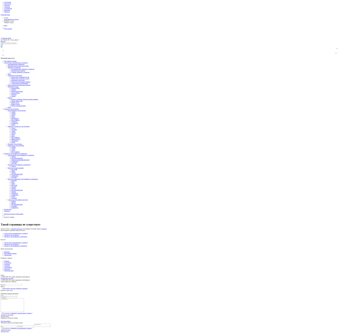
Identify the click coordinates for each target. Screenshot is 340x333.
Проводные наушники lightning (20, 82)
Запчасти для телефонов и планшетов (15, 153)
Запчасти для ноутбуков (11, 109)
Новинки (7, 11)
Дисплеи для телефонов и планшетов (19, 164)
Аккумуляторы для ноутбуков (17, 110)
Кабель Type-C (15, 104)
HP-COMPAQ (15, 120)
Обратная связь (5, 14)
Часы (9, 74)
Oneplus (13, 90)
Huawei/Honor (15, 93)
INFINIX (14, 180)
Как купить (7, 4)
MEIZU (13, 203)
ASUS (13, 115)
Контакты (7, 10)
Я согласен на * (17, 313)
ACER (13, 112)
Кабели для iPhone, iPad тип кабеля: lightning (24, 99)
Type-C (13, 128)
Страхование (8, 8)
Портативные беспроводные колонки (19, 85)
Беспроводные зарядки (18, 70)
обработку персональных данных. (21, 313)
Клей (9, 107)
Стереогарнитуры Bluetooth (19, 83)
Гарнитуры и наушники (15, 75)
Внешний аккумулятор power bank (18, 66)
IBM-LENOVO (15, 139)
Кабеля (10, 98)
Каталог (3, 41)
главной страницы (16, 229)
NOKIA (13, 192)
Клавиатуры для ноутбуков (16, 145)
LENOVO (14, 121)
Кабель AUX (15, 102)
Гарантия (7, 7)
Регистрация (8, 28)
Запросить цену (6, 330)
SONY (13, 125)
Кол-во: (3, 285)
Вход (5, 25)
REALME (14, 169)
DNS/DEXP (14, 118)
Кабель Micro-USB (17, 101)
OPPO (13, 171)
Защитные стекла (13, 86)
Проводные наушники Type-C (20, 78)
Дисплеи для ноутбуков (15, 144)
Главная (6, 261)
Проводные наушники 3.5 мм (20, 77)
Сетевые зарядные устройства (20, 72)
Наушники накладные (18, 80)
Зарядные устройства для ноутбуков (18, 126)
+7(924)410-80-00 (6, 38)
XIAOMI (14, 129)
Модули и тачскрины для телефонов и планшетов (23, 179)
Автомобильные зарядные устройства (22, 69)
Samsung (13, 94)
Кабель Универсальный (18, 106)
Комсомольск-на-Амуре (11, 19)
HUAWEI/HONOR (17, 158)
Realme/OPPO (15, 88)
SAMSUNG (14, 123)
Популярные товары (10, 61)
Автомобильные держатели (16, 64)
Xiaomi (13, 96)
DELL (13, 117)
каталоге (44, 229)
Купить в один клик (7, 315)
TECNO (13, 187)
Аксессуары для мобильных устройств (16, 62)
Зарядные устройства (14, 67)
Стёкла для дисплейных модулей (18, 200)
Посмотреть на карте (7, 278)
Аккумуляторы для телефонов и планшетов (21, 155)
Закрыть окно (5, 316)
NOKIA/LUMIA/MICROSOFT (20, 160)
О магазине (7, 2)
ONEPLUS (14, 193)
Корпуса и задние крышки (16, 168)
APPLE (13, 113)
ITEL (12, 182)
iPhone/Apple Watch (17, 91)
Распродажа (7, 209)
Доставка (7, 5)
